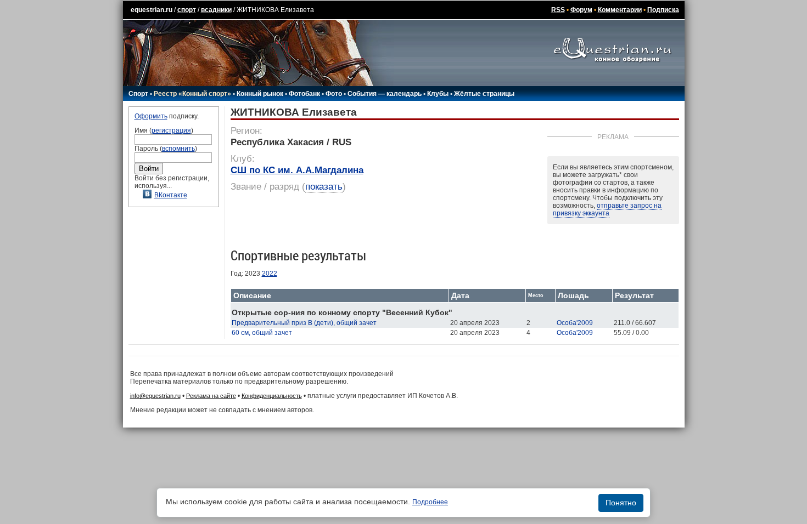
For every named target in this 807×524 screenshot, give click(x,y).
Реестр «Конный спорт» (192, 94)
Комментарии (620, 10)
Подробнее (430, 502)
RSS (558, 10)
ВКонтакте (170, 195)
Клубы (438, 94)
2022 (269, 273)
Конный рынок (260, 94)
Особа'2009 (575, 323)
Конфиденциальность (272, 395)
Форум (581, 10)
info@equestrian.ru (155, 395)
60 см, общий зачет (262, 333)
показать (324, 186)
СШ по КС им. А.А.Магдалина (297, 170)
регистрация (171, 130)
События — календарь (385, 94)
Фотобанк (304, 94)
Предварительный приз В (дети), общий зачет (304, 323)
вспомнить (178, 148)
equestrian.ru (151, 10)
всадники (216, 10)
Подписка (663, 10)
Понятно (621, 502)
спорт (186, 10)
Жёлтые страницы (484, 94)
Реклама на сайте (211, 395)
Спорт (138, 94)
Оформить (150, 116)
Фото (334, 94)
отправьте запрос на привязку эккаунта (607, 209)
